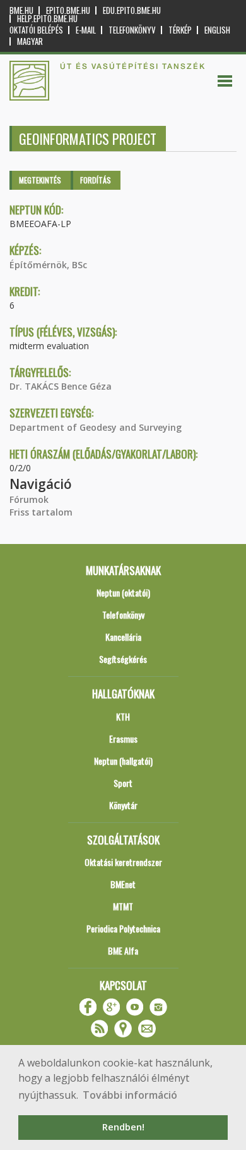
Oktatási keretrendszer (123, 862)
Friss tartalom (41, 512)
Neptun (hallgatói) (123, 760)
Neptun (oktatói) (123, 592)
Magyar (30, 41)
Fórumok (29, 499)
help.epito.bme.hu (47, 19)
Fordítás (95, 180)
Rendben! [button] (123, 1127)
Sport (123, 782)
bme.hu (21, 10)
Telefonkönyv (132, 30)
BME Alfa (123, 950)
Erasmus (123, 738)
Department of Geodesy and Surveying (95, 427)
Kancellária (123, 636)
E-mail (86, 30)
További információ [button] (130, 1095)
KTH (123, 716)
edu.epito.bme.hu (132, 10)
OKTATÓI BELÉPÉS (36, 30)
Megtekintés (40, 180)
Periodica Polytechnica (123, 928)
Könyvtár (123, 805)
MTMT (123, 906)
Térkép (180, 30)
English (217, 30)
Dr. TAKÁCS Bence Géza (60, 386)
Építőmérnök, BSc (48, 265)
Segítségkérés (123, 658)
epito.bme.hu (68, 10)
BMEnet (123, 884)
